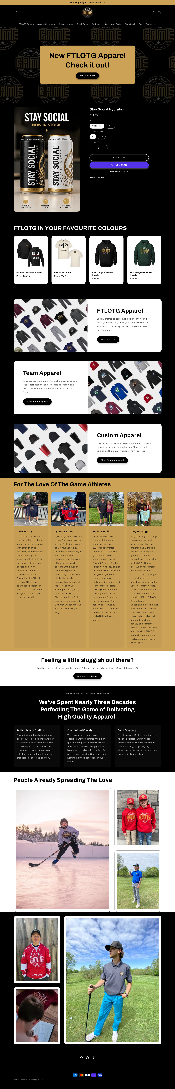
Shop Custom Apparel (112, 460)
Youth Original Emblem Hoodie (141, 274)
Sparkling (97, 126)
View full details (97, 178)
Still (110, 126)
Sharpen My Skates (87, 676)
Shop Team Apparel (37, 402)
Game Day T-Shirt (62, 273)
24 (101, 136)
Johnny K (23, 1080)
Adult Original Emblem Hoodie (103, 274)
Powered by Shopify (35, 1080)
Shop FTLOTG (108, 339)
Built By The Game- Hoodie (29, 273)
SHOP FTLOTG (87, 76)
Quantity (93, 142)
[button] (16, 13)
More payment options (119, 171)
